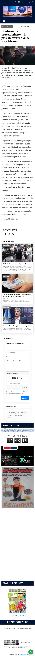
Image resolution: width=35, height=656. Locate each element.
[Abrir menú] (4, 21)
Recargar (24, 387)
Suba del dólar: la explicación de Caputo (16, 326)
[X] (22, 2)
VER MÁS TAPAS (17, 615)
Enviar (24, 398)
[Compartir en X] (9, 234)
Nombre (8, 349)
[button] (15, 2)
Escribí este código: (13, 373)
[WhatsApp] (19, 2)
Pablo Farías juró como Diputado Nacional (17, 264)
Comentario (9, 357)
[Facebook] (25, 2)
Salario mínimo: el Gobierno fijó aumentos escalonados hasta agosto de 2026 (17, 295)
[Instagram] (29, 2)
